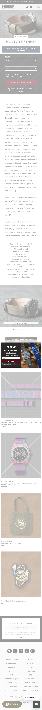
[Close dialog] (39, 344)
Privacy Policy (14, 364)
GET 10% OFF (11, 361)
